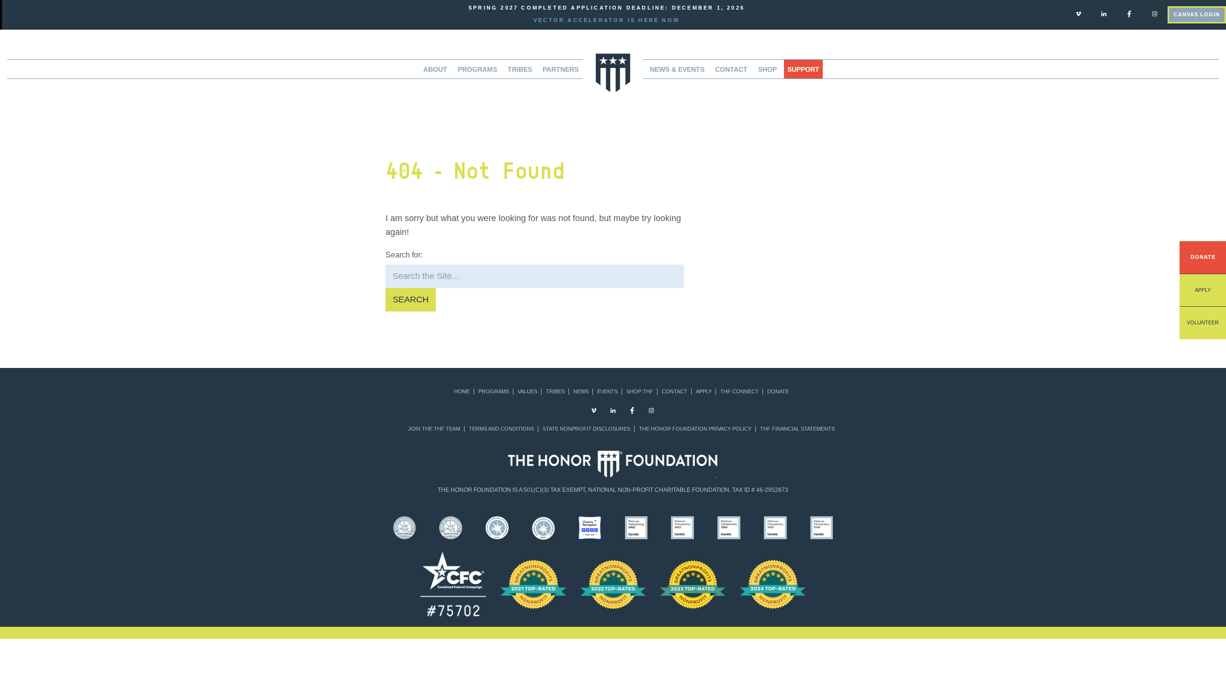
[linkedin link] (1104, 13)
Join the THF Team (434, 429)
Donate (1203, 257)
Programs (493, 391)
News (581, 391)
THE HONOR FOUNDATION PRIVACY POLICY (695, 429)
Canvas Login (1197, 14)
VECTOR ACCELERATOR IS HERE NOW (607, 20)
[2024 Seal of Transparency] (729, 527)
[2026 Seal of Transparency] (822, 527)
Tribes (520, 69)
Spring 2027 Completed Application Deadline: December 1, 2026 (606, 8)
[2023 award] (693, 584)
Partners (561, 69)
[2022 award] (613, 584)
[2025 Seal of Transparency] (775, 527)
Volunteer (1203, 322)
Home (462, 391)
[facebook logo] (1129, 13)
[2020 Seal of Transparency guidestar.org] (497, 527)
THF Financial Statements (797, 429)
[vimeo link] (1078, 13)
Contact (731, 69)
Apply (1203, 290)
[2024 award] (773, 584)
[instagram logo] (1154, 13)
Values (527, 391)
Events (607, 391)
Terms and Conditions (501, 429)
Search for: (404, 255)
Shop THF (639, 391)
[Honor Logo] (613, 72)
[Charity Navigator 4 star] (590, 527)
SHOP (767, 69)
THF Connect (739, 391)
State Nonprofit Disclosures (586, 429)
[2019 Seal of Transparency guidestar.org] (451, 527)
